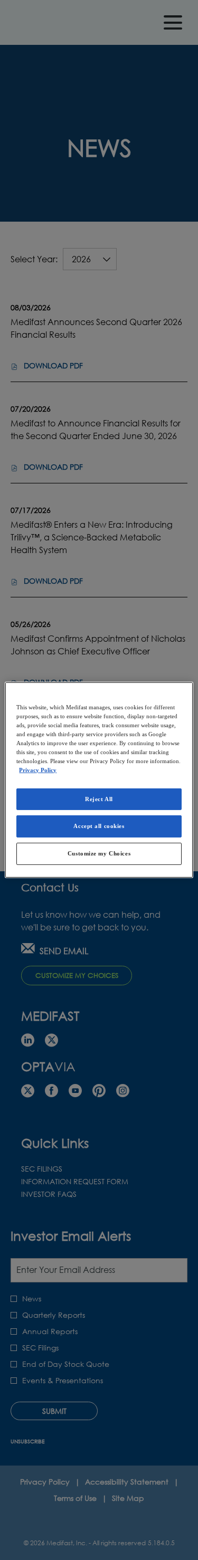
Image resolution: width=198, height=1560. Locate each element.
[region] (99, 780)
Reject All (99, 798)
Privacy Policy (37, 770)
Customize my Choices (99, 853)
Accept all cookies (98, 826)
